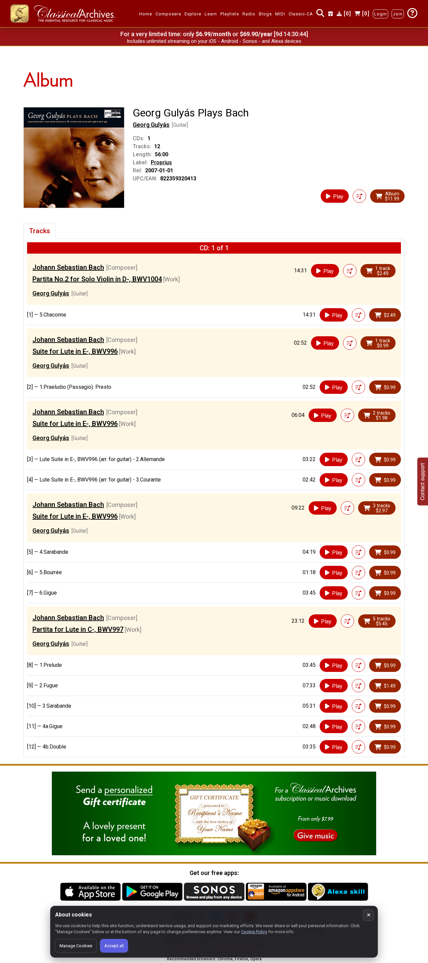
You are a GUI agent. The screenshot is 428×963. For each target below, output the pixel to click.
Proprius (161, 162)
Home (145, 13)
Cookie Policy (254, 931)
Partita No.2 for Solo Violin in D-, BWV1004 (97, 279)
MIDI (280, 13)
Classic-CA (301, 13)
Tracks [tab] (39, 231)
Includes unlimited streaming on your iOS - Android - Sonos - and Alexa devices (214, 41)
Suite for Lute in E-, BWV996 (75, 351)
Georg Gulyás (151, 124)
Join (398, 13)
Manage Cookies (76, 945)
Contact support (422, 481)
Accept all (114, 945)
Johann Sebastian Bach (68, 267)
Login (380, 13)
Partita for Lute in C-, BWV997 (77, 629)
